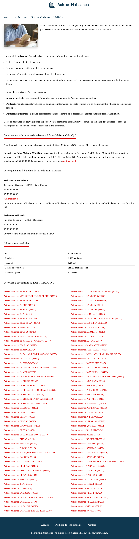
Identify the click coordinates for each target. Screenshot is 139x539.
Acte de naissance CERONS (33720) (20, 421)
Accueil (45, 525)
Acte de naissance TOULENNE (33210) (88, 479)
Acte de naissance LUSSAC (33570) (86, 341)
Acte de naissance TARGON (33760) (87, 475)
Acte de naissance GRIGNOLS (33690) (21, 475)
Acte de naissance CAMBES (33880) (20, 372)
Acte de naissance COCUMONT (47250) (22, 426)
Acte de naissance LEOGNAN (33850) (88, 314)
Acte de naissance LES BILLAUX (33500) (89, 323)
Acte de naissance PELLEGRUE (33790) (89, 390)
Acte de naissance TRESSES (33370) (87, 484)
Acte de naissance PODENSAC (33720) (88, 403)
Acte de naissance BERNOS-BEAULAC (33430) (25, 336)
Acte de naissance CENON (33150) (19, 417)
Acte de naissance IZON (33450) (18, 488)
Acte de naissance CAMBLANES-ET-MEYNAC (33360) (29, 376)
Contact (92, 525)
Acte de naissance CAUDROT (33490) (21, 408)
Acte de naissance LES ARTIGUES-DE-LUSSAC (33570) (96, 318)
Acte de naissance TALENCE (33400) (87, 470)
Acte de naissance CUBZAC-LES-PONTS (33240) (26, 435)
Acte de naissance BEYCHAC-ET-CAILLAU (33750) (27, 341)
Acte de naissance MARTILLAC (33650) (89, 350)
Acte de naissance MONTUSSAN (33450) (89, 372)
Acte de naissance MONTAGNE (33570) (88, 363)
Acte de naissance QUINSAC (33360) (87, 426)
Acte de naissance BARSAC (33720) (20, 309)
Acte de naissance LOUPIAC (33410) (87, 336)
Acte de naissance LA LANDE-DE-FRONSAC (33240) (28, 497)
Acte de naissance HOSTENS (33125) (20, 479)
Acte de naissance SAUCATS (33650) (87, 457)
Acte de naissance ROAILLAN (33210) (88, 439)
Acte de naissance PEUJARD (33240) (87, 399)
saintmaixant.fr (69, 161)
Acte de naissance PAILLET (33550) (87, 385)
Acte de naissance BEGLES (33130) (19, 327)
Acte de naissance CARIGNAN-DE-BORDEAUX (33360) (30, 390)
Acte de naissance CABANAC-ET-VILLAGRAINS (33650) (30, 354)
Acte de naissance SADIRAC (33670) (87, 448)
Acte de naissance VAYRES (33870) (86, 488)
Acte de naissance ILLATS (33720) (19, 484)
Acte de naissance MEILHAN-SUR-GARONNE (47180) (96, 354)
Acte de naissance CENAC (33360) (19, 412)
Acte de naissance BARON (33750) (19, 305)
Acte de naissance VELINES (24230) (87, 493)
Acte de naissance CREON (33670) (19, 430)
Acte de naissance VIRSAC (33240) (86, 506)
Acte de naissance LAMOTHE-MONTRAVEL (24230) (95, 291)
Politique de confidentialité (68, 525)
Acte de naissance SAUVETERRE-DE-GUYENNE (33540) (97, 461)
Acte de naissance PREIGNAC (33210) (88, 421)
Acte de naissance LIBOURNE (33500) (88, 327)
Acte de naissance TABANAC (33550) (88, 466)
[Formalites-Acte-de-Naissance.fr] (69, 7)
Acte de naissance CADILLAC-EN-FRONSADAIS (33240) (30, 367)
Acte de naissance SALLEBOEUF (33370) (89, 452)
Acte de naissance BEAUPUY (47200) (20, 318)
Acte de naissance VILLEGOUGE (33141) (89, 497)
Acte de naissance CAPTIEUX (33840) (21, 381)
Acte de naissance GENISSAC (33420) (21, 466)
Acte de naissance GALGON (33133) (20, 457)
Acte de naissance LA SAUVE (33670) (21, 506)
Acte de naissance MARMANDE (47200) (89, 345)
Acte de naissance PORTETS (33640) (87, 412)
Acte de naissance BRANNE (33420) (20, 350)
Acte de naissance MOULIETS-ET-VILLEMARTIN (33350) (97, 376)
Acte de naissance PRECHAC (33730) (87, 417)
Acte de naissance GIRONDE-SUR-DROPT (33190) (27, 470)
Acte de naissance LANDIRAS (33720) (88, 296)
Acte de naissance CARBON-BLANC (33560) (24, 385)
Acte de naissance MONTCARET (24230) (89, 367)
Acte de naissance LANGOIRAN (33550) (89, 300)
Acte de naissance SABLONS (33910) (87, 444)
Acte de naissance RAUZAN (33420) (87, 430)
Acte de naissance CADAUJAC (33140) (21, 359)
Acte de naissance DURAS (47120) (19, 439)
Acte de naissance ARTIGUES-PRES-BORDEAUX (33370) (30, 296)
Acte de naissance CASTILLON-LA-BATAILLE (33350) (29, 399)
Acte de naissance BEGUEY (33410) (20, 332)
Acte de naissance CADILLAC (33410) (21, 363)
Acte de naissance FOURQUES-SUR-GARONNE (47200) (29, 452)
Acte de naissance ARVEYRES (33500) (21, 300)
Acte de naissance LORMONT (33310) (88, 332)
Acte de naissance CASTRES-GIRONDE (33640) (25, 403)
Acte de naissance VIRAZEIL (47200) (87, 502)
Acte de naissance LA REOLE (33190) (20, 502)
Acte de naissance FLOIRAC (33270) (20, 448)
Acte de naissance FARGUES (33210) (20, 444)
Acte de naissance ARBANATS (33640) (21, 291)
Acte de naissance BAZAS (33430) (19, 314)
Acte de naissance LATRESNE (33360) (88, 309)
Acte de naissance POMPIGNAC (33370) (89, 408)
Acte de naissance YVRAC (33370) (86, 511)
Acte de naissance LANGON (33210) (87, 305)
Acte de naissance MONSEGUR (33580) (88, 359)
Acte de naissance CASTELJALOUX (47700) (24, 394)
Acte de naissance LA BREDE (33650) (21, 493)
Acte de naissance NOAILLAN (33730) (88, 381)
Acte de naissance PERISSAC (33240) (87, 394)
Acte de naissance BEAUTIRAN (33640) (22, 323)
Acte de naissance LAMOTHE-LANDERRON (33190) (28, 511)
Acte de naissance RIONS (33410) (85, 435)
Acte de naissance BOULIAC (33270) (20, 345)
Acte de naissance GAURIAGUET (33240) (23, 461)
